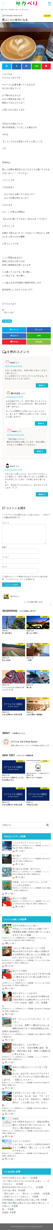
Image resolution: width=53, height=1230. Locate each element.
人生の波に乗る (9, 1190)
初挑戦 (15, 1118)
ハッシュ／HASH (40, 1057)
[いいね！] (3, 310)
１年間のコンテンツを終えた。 (16, 1196)
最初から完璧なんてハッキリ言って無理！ (29, 1068)
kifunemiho (38, 1009)
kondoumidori (38, 1131)
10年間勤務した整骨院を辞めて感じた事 (20, 1200)
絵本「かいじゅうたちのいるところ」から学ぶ (30, 1020)
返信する (42, 385)
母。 (4, 1209)
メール (5, 557)
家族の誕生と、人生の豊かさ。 (26, 1044)
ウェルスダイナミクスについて (26, 842)
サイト (4, 567)
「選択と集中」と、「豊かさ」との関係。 (21, 1193)
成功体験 (8, 321)
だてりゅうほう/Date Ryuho (24, 741)
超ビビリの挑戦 (19, 898)
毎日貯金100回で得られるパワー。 (18, 1187)
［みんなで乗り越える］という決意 (28, 948)
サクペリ (25, 1226)
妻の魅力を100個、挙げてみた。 (27, 869)
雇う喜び (16, 856)
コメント (5, 523)
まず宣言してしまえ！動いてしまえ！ (29, 1093)
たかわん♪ (46, 845)
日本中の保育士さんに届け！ (25, 925)
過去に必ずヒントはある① (24, 993)
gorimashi (45, 859)
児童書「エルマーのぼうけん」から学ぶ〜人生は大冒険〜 (29, 883)
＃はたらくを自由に (21, 1141)
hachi (44, 888)
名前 (4, 547)
